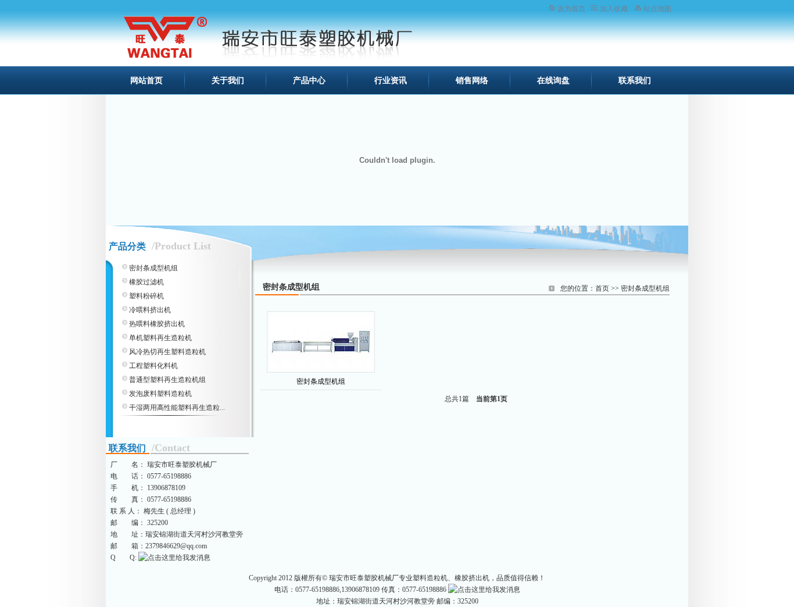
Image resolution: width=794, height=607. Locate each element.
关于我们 (228, 80)
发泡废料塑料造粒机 (160, 394)
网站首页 (146, 80)
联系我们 (634, 80)
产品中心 (309, 80)
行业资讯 (390, 80)
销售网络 (472, 80)
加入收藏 (614, 9)
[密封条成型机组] (321, 342)
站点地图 (657, 9)
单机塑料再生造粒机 (160, 338)
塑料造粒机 (430, 578)
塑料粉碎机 (146, 296)
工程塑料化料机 (153, 366)
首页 (602, 288)
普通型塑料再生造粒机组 (167, 380)
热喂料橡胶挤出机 (157, 324)
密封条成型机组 (645, 288)
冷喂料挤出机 (150, 310)
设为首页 (571, 9)
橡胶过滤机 (146, 282)
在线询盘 (553, 80)
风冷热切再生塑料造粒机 (167, 352)
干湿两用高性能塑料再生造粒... (177, 408)
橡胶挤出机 (472, 578)
